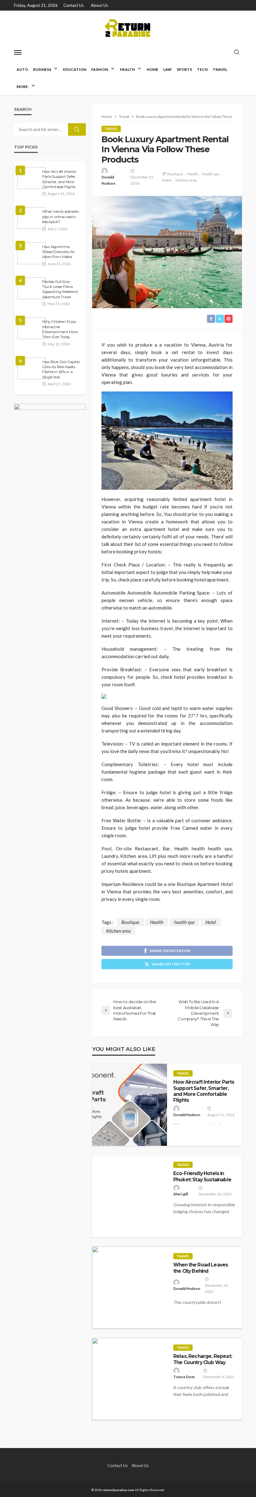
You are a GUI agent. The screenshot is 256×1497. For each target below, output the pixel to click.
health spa (210, 174)
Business (42, 69)
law (167, 69)
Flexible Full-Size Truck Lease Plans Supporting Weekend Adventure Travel (59, 289)
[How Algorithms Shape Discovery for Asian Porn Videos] (31, 253)
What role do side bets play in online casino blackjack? (60, 216)
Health (127, 69)
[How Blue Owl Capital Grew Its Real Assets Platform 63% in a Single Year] (31, 368)
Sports (184, 69)
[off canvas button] (18, 52)
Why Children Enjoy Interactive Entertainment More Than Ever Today (59, 329)
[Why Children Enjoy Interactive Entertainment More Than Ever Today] (31, 328)
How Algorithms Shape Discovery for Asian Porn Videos (58, 252)
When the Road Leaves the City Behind (200, 1268)
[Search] (236, 52)
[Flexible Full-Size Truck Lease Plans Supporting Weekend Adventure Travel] (31, 288)
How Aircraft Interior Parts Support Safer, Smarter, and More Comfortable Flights (203, 1091)
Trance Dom (183, 1376)
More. (23, 86)
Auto (22, 69)
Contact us (73, 5)
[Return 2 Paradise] (128, 27)
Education (74, 69)
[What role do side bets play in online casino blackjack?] (31, 218)
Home (152, 69)
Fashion (99, 69)
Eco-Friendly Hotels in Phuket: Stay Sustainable (202, 1176)
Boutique (175, 174)
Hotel (166, 180)
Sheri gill (180, 1194)
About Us (99, 5)
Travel (220, 69)
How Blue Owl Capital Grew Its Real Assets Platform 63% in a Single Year (61, 369)
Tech (202, 69)
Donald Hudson (108, 180)
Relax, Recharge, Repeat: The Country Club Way (202, 1359)
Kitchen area (186, 180)
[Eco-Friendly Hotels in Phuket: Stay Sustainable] (129, 1196)
